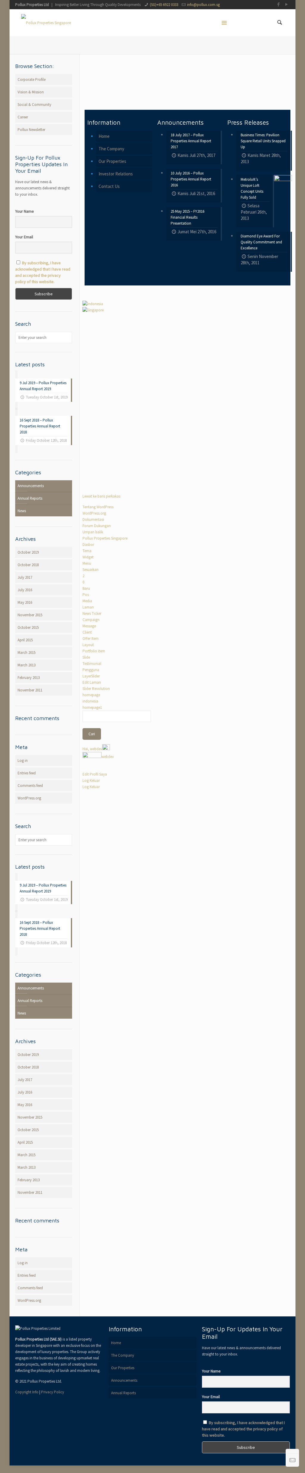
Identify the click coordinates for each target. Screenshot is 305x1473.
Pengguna (91, 669)
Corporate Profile (32, 79)
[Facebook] (279, 4)
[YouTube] (287, 4)
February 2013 (29, 677)
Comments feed (30, 785)
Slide (86, 657)
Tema (87, 550)
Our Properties (112, 161)
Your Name (24, 211)
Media (87, 600)
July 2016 (25, 589)
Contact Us (109, 186)
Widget (88, 557)
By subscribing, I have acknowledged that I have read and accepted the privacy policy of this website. (243, 1429)
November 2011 (30, 690)
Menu (87, 563)
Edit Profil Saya (95, 774)
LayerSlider (91, 676)
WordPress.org (94, 513)
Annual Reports (30, 498)
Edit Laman (92, 682)
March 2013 (26, 665)
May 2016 (25, 602)
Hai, (92, 748)
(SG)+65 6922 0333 (164, 4)
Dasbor (88, 544)
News (22, 510)
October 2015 (28, 627)
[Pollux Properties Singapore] (46, 22)
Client (87, 632)
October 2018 (28, 564)
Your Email (24, 237)
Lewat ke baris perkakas (101, 496)
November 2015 (30, 614)
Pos (86, 594)
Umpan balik (93, 532)
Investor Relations (116, 174)
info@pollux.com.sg (203, 4)
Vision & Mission (31, 92)
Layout (88, 644)
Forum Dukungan (97, 525)
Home (104, 136)
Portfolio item (94, 651)
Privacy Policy (52, 1392)
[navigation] (117, 644)
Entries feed (27, 773)
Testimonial (92, 663)
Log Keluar (91, 780)
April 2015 (25, 640)
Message (89, 626)
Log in (23, 760)
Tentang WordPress (98, 506)
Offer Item (91, 638)
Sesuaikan (91, 569)
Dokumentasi (93, 519)
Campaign (91, 619)
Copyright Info (26, 1392)
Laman (88, 607)
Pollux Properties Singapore (105, 538)
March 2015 (26, 652)
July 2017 (25, 577)
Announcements (31, 485)
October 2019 (28, 552)
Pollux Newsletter (31, 129)
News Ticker (92, 613)
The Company (111, 149)
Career (23, 117)
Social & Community (34, 104)
